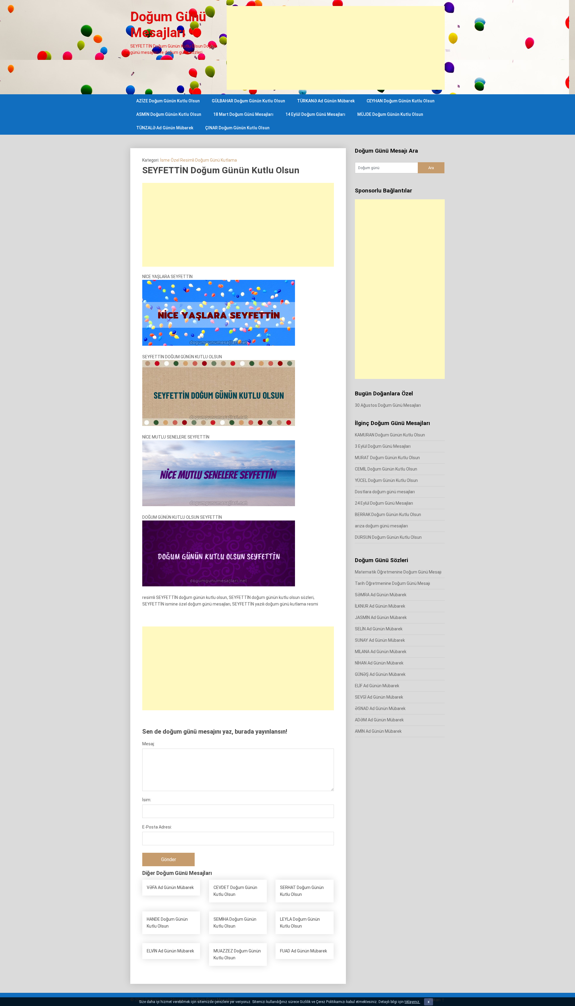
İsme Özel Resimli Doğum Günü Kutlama (198, 160)
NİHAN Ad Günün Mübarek (379, 663)
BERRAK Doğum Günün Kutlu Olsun (388, 514)
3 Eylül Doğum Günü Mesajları (383, 446)
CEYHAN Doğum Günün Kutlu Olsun (401, 100)
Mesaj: (148, 743)
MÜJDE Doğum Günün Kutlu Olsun (390, 114)
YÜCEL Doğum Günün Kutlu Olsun (386, 480)
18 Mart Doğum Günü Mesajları (243, 114)
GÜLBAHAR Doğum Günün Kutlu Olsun (248, 100)
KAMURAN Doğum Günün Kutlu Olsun (390, 435)
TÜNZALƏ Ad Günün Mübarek (164, 127)
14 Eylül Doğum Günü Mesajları (315, 114)
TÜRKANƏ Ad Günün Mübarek (326, 100)
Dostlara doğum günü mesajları (385, 491)
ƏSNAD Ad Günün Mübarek (380, 708)
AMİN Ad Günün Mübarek (378, 731)
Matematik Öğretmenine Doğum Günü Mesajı (398, 572)
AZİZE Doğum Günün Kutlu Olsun (168, 100)
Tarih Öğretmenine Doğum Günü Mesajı (392, 583)
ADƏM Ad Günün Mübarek (379, 719)
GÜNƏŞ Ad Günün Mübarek (380, 674)
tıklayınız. (412, 1002)
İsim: (146, 799)
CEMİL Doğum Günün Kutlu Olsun (386, 469)
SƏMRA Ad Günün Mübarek (380, 594)
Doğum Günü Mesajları (168, 24)
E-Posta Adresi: (157, 827)
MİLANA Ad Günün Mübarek (380, 651)
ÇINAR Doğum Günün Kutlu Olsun (237, 127)
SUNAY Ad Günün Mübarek (380, 640)
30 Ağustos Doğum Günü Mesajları (388, 405)
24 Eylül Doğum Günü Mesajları (384, 503)
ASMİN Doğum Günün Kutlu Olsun (168, 114)
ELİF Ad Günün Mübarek (377, 685)
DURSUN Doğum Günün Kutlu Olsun (388, 537)
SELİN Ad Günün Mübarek (378, 628)
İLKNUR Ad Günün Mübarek (380, 606)
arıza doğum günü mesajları (381, 526)
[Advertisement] (336, 48)
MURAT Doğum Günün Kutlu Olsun (387, 457)
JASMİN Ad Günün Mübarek (381, 617)
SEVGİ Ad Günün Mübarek (379, 697)
